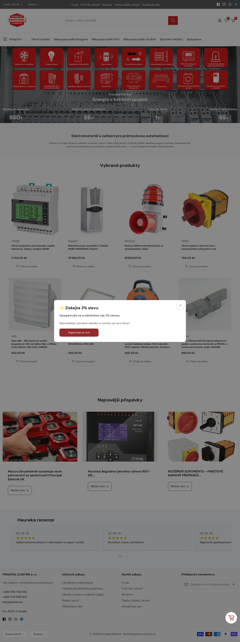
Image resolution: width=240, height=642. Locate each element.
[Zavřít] (180, 305)
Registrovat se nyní (79, 332)
